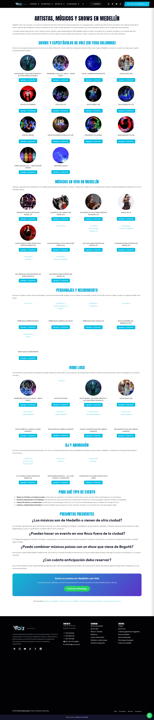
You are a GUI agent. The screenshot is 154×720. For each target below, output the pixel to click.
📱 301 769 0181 (68, 639)
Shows (34, 4)
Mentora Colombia (82, 717)
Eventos (47, 4)
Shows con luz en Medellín (69, 601)
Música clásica (17, 671)
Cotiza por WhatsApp (77, 589)
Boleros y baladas (18, 676)
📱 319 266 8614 (68, 633)
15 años (120, 626)
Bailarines (94, 634)
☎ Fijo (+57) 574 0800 (71, 642)
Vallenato (15, 679)
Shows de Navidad (124, 637)
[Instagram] (108, 4)
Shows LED (94, 629)
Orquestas (16, 665)
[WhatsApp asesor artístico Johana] (149, 715)
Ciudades (73, 4)
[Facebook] (112, 4)
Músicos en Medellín (51, 601)
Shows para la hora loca (112, 601)
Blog (115, 711)
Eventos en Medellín (124, 643)
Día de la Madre (68, 668)
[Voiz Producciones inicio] (35, 628)
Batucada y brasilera (19, 682)
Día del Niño (67, 676)
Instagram (138, 711)
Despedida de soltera (70, 671)
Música (60, 4)
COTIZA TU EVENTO (46, 700)
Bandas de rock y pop (19, 674)
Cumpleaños (67, 674)
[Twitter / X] (35, 649)
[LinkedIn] (41, 649)
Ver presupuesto (107, 700)
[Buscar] (83, 4)
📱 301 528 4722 (68, 636)
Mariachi (15, 668)
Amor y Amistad (68, 665)
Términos (130, 711)
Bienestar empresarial (70, 679)
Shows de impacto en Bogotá (91, 601)
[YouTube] (116, 4)
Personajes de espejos (125, 640)
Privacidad (122, 711)
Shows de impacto (97, 626)
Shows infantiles (123, 634)
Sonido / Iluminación (97, 637)
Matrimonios (67, 662)
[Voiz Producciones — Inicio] (21, 4)
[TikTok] (120, 4)
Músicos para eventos (19, 662)
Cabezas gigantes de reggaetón (129, 632)
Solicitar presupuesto (98, 643)
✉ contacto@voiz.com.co (71, 644)
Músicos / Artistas (96, 632)
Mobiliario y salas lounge (99, 640)
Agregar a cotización (28, 80)
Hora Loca (121, 629)
